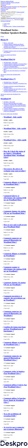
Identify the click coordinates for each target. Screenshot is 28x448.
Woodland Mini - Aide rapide (15, 128)
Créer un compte (20, 12)
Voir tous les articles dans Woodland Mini (10, 74)
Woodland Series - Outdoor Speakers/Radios (14, 26)
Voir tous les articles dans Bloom (8, 54)
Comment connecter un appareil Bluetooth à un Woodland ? (13, 313)
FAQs (5, 25)
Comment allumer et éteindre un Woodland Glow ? (15, 343)
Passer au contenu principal (7, 1)
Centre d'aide (7, 23)
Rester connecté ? (6, 16)
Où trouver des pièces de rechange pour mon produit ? (15, 170)
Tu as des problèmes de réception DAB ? (12, 415)
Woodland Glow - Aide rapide (15, 140)
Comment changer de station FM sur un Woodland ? (15, 284)
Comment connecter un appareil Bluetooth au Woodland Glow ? (13, 358)
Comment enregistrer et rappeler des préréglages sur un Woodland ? (14, 298)
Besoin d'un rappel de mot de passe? (15, 18)
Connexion (3, 10)
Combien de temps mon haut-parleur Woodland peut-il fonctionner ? (15, 329)
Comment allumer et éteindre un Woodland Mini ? (15, 183)
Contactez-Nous (4, 9)
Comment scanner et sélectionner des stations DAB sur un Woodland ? (15, 269)
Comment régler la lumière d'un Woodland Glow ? (14, 372)
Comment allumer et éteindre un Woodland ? (15, 255)
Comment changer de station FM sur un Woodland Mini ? (15, 212)
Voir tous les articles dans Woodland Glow (11, 94)
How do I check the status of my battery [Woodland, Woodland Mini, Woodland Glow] (14, 154)
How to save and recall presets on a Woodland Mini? (15, 226)
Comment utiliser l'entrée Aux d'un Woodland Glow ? (15, 386)
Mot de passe (4, 15)
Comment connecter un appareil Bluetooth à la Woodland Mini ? (13, 240)
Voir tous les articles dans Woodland (9, 113)
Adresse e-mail (4, 13)
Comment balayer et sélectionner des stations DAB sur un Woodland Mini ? (15, 198)
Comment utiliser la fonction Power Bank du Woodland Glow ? (15, 400)
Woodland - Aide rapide (13, 117)
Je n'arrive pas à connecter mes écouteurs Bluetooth (14, 428)
